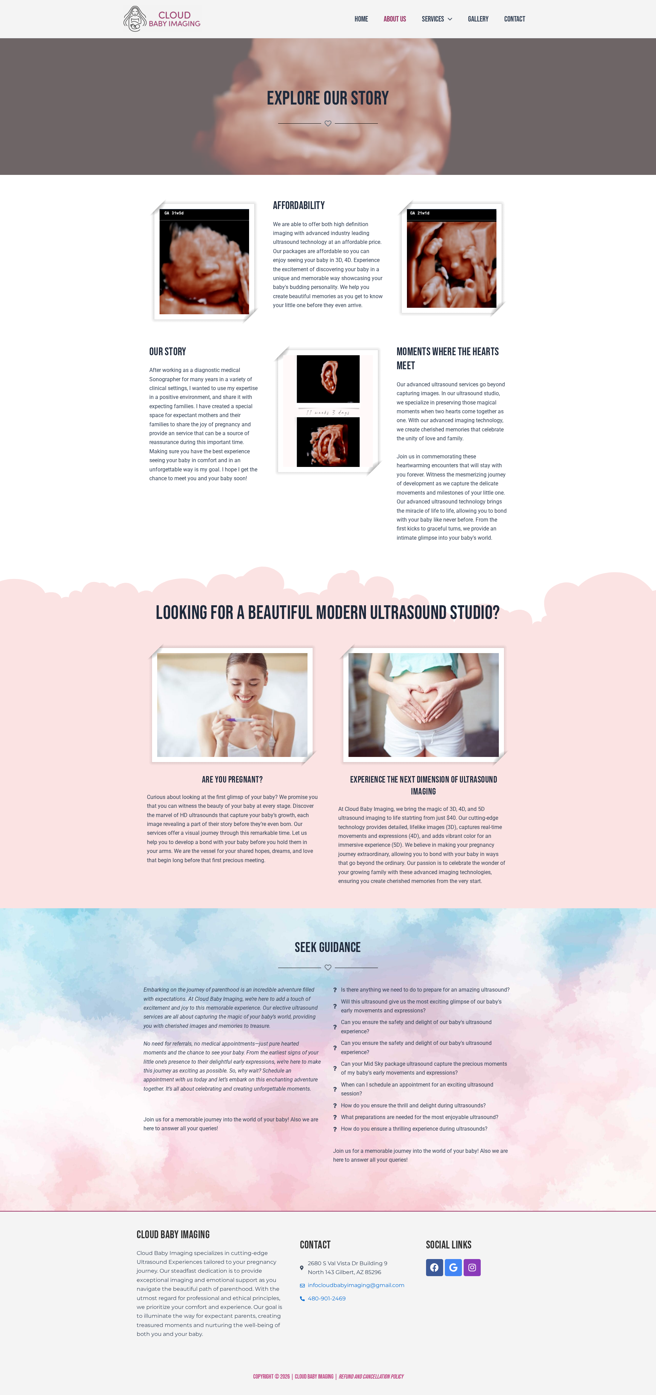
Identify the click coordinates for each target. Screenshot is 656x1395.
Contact (514, 19)
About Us (395, 19)
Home (361, 19)
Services (433, 19)
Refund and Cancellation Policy (371, 1376)
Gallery (478, 19)
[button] (448, 19)
